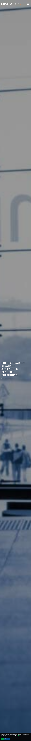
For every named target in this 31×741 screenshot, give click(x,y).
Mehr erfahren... (22, 735)
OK (2, 738)
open (28, 4)
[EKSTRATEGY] (11, 4)
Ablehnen (7, 738)
